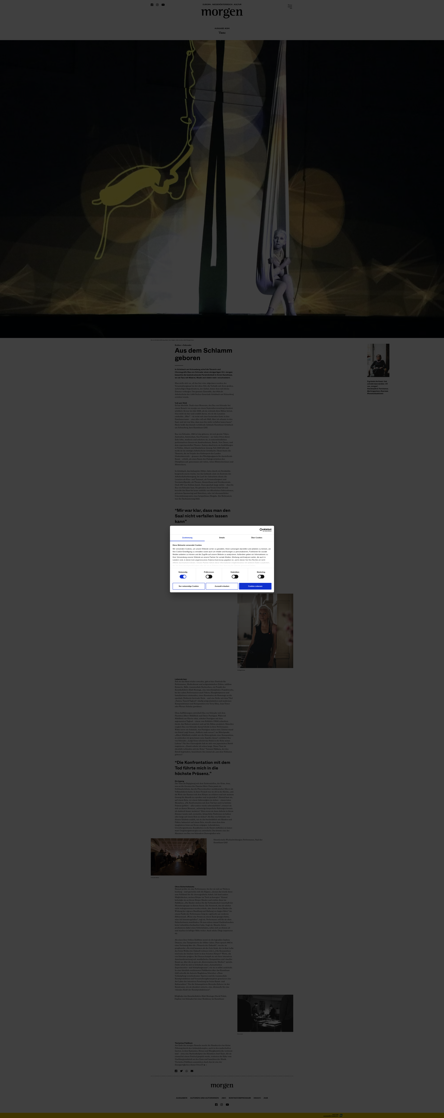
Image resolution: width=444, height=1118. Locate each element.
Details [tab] (222, 537)
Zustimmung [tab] (187, 537)
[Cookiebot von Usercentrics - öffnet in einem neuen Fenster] (261, 530)
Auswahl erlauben (222, 586)
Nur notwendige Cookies (189, 586)
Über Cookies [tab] (256, 537)
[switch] (209, 576)
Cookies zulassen (255, 586)
